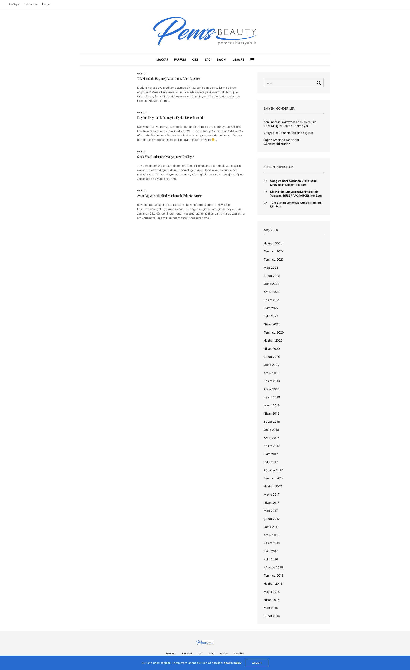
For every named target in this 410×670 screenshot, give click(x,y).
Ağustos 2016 (273, 567)
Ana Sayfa (14, 4)
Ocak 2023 (271, 284)
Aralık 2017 (271, 437)
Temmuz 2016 (274, 575)
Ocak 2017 (271, 527)
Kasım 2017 (272, 446)
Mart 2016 (271, 608)
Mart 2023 (271, 267)
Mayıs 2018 (272, 405)
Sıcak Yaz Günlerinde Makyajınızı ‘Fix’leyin (165, 157)
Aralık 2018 (271, 389)
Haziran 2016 (273, 583)
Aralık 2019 (271, 373)
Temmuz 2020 (274, 332)
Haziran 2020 (273, 340)
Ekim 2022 (271, 308)
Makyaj (162, 59)
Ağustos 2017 (273, 470)
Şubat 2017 (272, 519)
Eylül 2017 (271, 462)
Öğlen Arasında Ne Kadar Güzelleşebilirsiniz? (281, 141)
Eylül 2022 (271, 316)
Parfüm (180, 59)
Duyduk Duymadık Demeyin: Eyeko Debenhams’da (170, 118)
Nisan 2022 (272, 324)
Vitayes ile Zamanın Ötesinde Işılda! (288, 133)
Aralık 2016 (271, 535)
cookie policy (232, 662)
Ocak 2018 (271, 429)
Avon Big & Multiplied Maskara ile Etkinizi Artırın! (170, 196)
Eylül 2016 (271, 559)
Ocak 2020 (271, 365)
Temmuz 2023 (274, 259)
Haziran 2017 (273, 486)
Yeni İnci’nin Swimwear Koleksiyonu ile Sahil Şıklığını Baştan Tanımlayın (290, 124)
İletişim (46, 4)
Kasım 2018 (272, 397)
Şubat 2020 (272, 356)
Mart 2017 (271, 510)
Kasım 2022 (272, 300)
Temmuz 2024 (274, 251)
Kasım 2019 (272, 381)
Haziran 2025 (273, 243)
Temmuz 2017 (273, 478)
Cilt (195, 59)
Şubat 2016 (272, 616)
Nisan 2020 (272, 348)
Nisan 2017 (271, 502)
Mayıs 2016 (272, 591)
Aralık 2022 (271, 292)
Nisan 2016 (272, 600)
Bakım (221, 59)
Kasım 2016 (272, 543)
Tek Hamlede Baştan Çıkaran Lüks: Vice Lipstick (168, 79)
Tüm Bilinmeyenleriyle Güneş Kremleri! (296, 202)
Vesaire (238, 59)
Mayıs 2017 (272, 494)
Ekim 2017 (271, 454)
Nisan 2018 (272, 413)
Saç (208, 59)
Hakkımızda (30, 4)
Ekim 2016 (271, 551)
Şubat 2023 (272, 275)
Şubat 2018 (272, 421)
